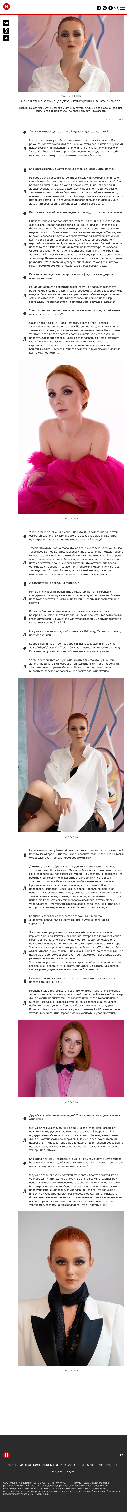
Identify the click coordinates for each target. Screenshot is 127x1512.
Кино (100, 1465)
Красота (69, 1465)
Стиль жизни (86, 1465)
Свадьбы (48, 1465)
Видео (71, 1471)
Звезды (12, 1465)
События (111, 1465)
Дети (59, 1465)
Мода (36, 1465)
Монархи (25, 1465)
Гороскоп (58, 1471)
